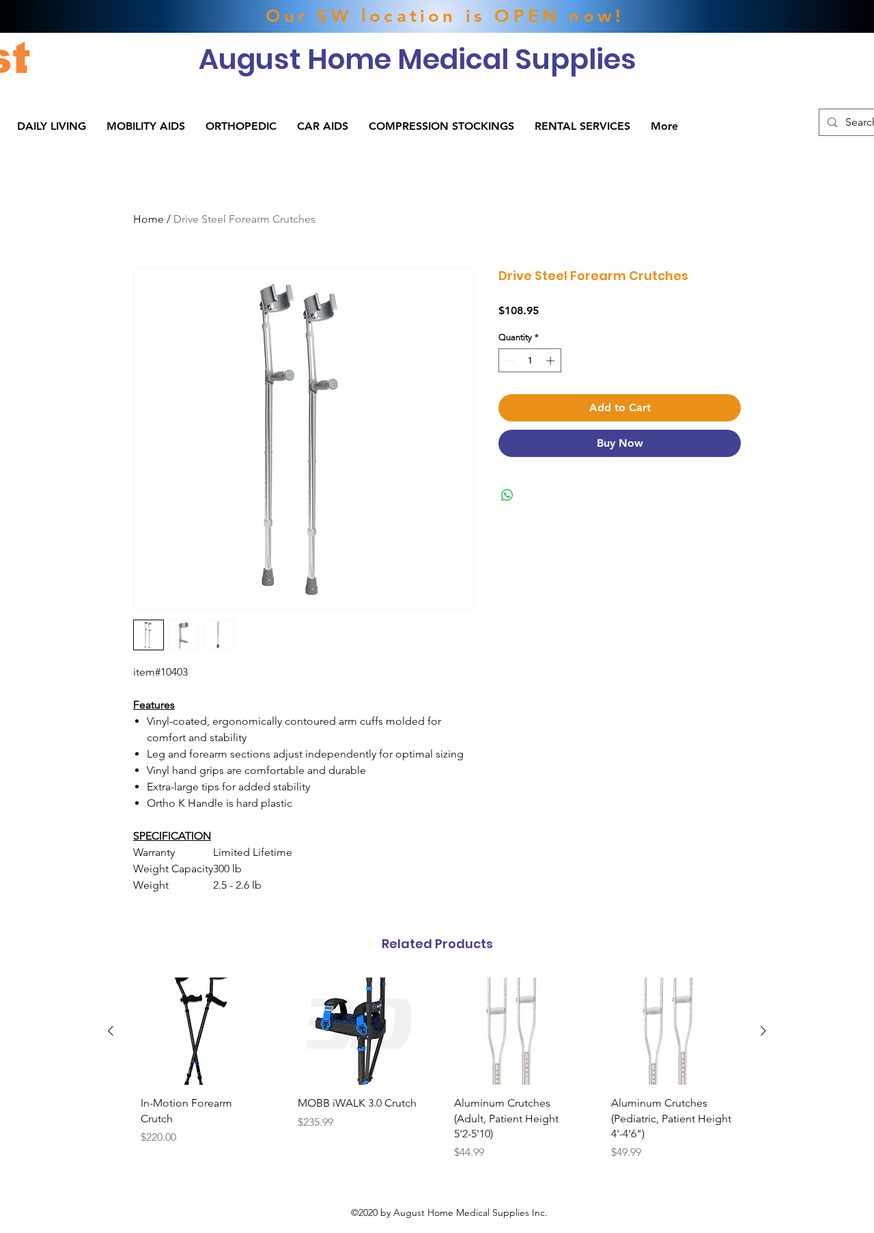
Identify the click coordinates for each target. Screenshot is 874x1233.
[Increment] (552, 360)
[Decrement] (509, 360)
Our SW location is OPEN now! (445, 16)
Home (148, 218)
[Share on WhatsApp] (507, 495)
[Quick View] (202, 1031)
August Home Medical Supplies (417, 59)
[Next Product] (763, 1031)
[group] (437, 1074)
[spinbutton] (530, 360)
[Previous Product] (110, 1031)
